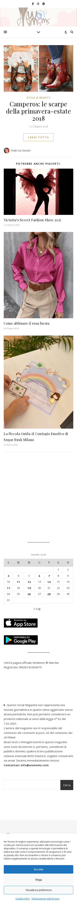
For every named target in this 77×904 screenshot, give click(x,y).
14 (49, 582)
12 (29, 582)
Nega (38, 879)
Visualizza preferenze (38, 890)
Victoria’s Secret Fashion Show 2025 (32, 220)
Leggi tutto (38, 137)
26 (29, 594)
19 (29, 588)
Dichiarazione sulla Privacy (46, 898)
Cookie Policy (23, 898)
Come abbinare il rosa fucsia (26, 323)
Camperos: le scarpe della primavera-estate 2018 (38, 111)
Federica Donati (21, 150)
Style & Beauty (39, 97)
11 (18, 582)
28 (49, 594)
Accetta (38, 869)
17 (8, 588)
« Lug (37, 608)
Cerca (66, 785)
